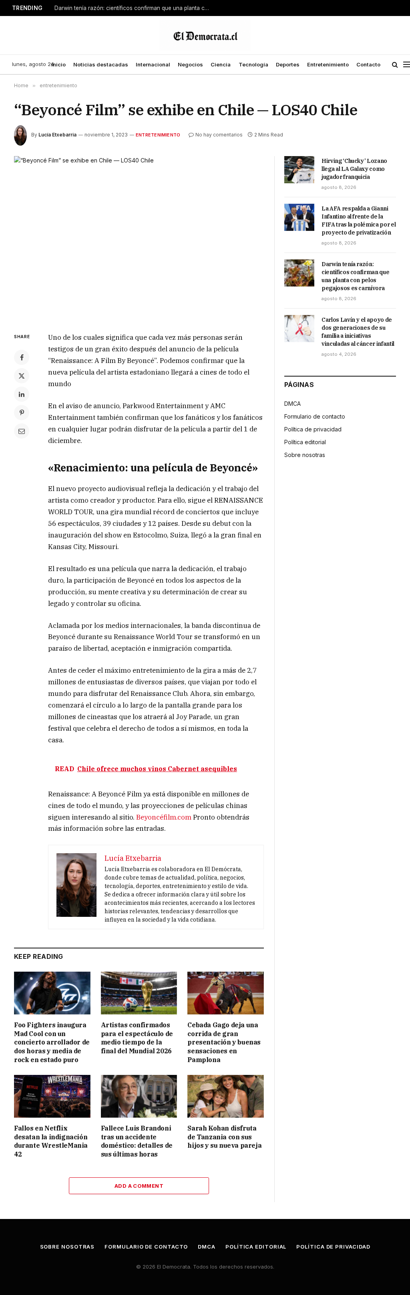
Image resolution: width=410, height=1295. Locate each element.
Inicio (58, 64)
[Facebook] (21, 357)
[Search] (395, 65)
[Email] (21, 431)
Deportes (287, 64)
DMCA (292, 403)
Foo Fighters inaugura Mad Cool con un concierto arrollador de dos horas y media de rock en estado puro (52, 1042)
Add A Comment (139, 1186)
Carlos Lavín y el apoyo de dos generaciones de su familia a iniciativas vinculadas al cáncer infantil (358, 331)
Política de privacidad (313, 429)
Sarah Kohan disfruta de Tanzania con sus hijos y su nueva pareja (224, 1137)
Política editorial (305, 442)
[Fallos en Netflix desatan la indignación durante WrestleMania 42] (52, 1096)
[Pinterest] (21, 412)
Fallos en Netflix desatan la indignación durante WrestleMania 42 (51, 1141)
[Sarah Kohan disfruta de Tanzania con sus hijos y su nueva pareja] (225, 1096)
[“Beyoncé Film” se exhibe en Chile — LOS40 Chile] (139, 237)
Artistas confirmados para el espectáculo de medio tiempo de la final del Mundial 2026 (137, 1038)
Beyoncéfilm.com (163, 817)
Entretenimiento (328, 64)
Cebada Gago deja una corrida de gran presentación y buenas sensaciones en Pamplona (224, 1042)
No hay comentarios (219, 135)
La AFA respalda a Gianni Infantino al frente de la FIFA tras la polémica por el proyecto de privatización (359, 220)
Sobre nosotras (304, 454)
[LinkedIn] (21, 394)
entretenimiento (158, 135)
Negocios (190, 64)
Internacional (153, 64)
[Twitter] (21, 375)
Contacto (368, 64)
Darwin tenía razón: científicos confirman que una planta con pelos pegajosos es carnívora (134, 8)
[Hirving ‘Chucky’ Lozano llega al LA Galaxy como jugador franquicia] (299, 169)
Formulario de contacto (314, 416)
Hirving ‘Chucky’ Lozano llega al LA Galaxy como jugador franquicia (354, 168)
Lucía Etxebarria (57, 135)
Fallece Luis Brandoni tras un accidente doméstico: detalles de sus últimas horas (137, 1141)
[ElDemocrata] (205, 35)
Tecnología (253, 64)
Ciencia (221, 64)
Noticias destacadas (100, 64)
